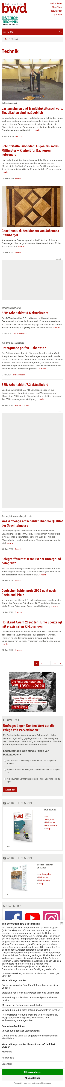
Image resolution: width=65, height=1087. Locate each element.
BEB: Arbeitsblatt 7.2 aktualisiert (25, 385)
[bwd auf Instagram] (51, 920)
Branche (18, 612)
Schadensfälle (19, 375)
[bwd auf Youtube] (32, 920)
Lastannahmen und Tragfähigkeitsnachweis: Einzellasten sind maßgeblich (32, 110)
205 (54, 663)
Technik (19, 136)
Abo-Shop (57, 7)
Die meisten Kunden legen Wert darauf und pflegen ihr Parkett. (31, 762)
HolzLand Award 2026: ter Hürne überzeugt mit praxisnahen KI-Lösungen (32, 624)
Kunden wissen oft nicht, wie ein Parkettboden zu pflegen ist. (33, 771)
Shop (47, 828)
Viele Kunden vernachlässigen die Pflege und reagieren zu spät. (33, 780)
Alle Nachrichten (20, 333)
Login (57, 14)
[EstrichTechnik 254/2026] (19, 891)
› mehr (37, 130)
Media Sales (56, 3)
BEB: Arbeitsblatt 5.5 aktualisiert (25, 313)
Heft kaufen (51, 825)
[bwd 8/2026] (23, 843)
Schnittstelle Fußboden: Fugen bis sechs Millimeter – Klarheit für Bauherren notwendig (30, 150)
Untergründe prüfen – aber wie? (24, 348)
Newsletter (56, 11)
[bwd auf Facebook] (13, 920)
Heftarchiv (50, 822)
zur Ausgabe (49, 818)
